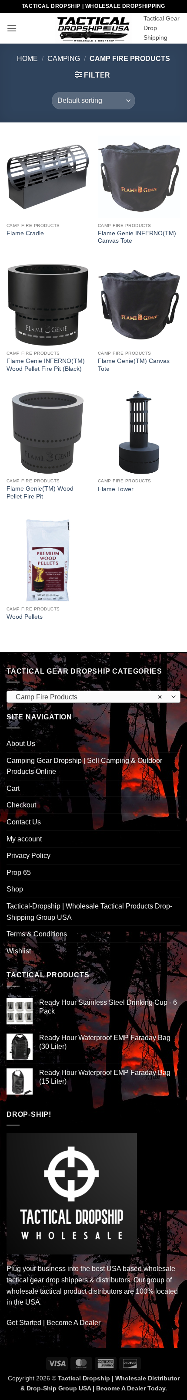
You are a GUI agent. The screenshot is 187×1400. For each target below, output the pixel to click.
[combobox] (93, 697)
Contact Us (24, 822)
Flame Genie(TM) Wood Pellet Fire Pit (40, 492)
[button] (12, 28)
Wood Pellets (25, 617)
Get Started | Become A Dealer (53, 1322)
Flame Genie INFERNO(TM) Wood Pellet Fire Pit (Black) (46, 365)
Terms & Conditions (37, 934)
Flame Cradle (25, 233)
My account (24, 839)
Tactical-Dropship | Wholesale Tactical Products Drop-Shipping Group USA (89, 911)
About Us (21, 743)
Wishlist (19, 951)
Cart (13, 788)
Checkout (21, 805)
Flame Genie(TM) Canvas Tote (134, 365)
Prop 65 (19, 872)
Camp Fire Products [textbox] (89, 697)
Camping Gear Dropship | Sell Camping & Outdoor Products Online (84, 766)
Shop (15, 889)
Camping (63, 58)
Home (27, 58)
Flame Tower (116, 489)
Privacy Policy (28, 855)
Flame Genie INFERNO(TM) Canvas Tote (137, 237)
